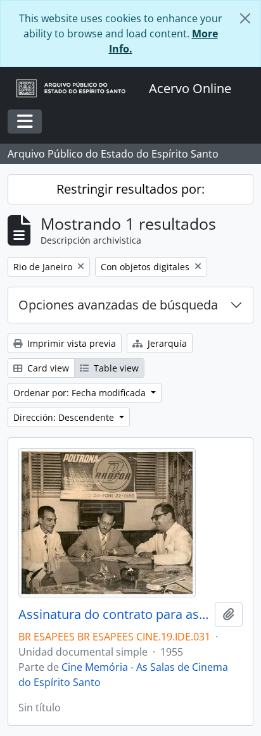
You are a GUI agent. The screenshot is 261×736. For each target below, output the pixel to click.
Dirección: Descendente (65, 417)
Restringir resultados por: (130, 188)
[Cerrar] (245, 18)
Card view (47, 368)
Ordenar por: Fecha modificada (80, 393)
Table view (115, 368)
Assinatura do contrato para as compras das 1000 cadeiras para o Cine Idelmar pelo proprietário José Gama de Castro (114, 614)
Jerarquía (166, 343)
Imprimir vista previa (70, 343)
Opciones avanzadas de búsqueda (118, 304)
